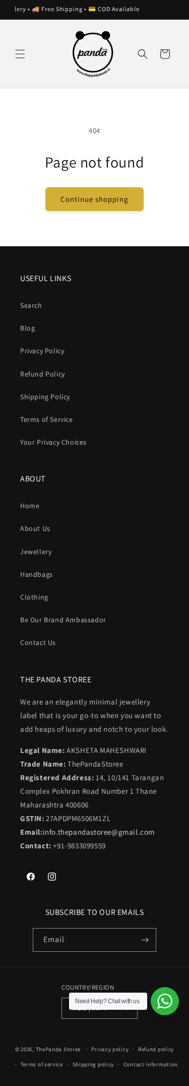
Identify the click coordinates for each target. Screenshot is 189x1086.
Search (31, 305)
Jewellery (35, 551)
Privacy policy (110, 1049)
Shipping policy (93, 1064)
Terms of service (42, 1064)
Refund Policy (42, 373)
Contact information (150, 1064)
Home (29, 505)
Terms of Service (46, 419)
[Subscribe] (145, 940)
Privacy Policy (42, 350)
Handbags (36, 574)
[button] (20, 54)
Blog (27, 328)
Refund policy (156, 1049)
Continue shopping (94, 199)
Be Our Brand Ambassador (63, 619)
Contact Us (38, 642)
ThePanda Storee (58, 1048)
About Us (35, 528)
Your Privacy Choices (53, 442)
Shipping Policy (45, 396)
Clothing (34, 597)
